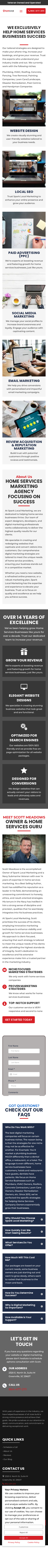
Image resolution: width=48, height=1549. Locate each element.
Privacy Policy (14, 1542)
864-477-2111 (37, 11)
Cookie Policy (33, 1542)
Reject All (24, 1532)
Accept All (23, 1538)
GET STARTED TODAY (18, 1020)
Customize (23, 1527)
